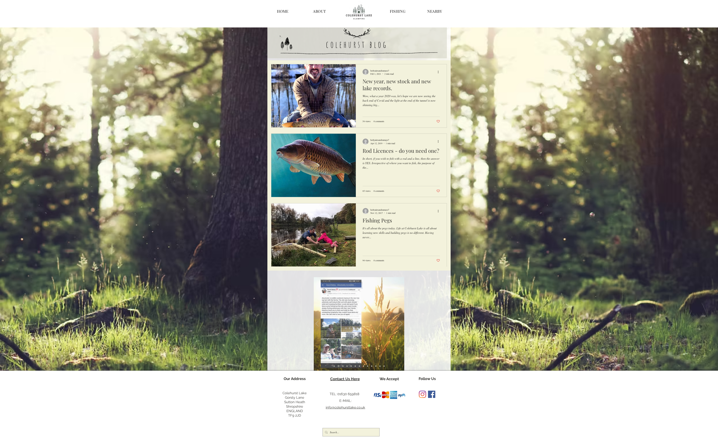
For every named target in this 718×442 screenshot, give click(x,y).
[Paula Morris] (342, 366)
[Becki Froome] (347, 366)
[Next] (400, 324)
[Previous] (317, 324)
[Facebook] (431, 394)
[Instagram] (422, 394)
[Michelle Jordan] (355, 366)
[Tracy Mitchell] (371, 366)
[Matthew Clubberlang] (380, 366)
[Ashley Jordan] (384, 366)
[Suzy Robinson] (367, 366)
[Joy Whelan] (351, 366)
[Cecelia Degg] (363, 366)
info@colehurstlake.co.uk (345, 407)
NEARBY (434, 11)
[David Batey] (338, 366)
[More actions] (439, 72)
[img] (377, 395)
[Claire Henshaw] (359, 366)
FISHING (397, 11)
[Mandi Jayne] (375, 366)
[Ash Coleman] (334, 366)
